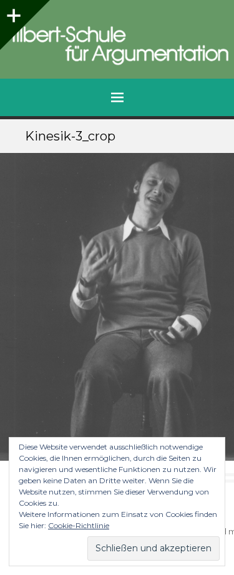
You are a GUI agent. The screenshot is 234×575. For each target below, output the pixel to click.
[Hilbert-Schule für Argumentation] (117, 45)
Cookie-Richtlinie (78, 525)
